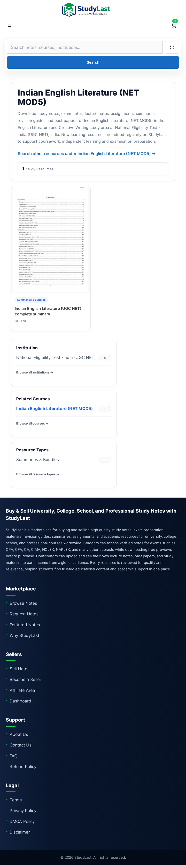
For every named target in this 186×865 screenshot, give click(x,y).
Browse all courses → (32, 423)
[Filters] (172, 47)
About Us (19, 734)
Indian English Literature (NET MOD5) (54, 408)
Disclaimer (20, 832)
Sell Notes (20, 668)
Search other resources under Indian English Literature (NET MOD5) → (87, 153)
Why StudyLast (24, 635)
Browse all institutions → (34, 372)
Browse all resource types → (37, 474)
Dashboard (20, 701)
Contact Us (20, 745)
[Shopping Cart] (173, 25)
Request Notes (24, 613)
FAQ (13, 755)
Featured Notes (25, 624)
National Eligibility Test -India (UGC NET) (56, 357)
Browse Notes (23, 603)
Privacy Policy (23, 810)
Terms (16, 800)
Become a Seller (25, 679)
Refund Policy (23, 766)
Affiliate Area (22, 690)
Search (93, 62)
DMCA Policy (22, 821)
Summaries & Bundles (37, 459)
